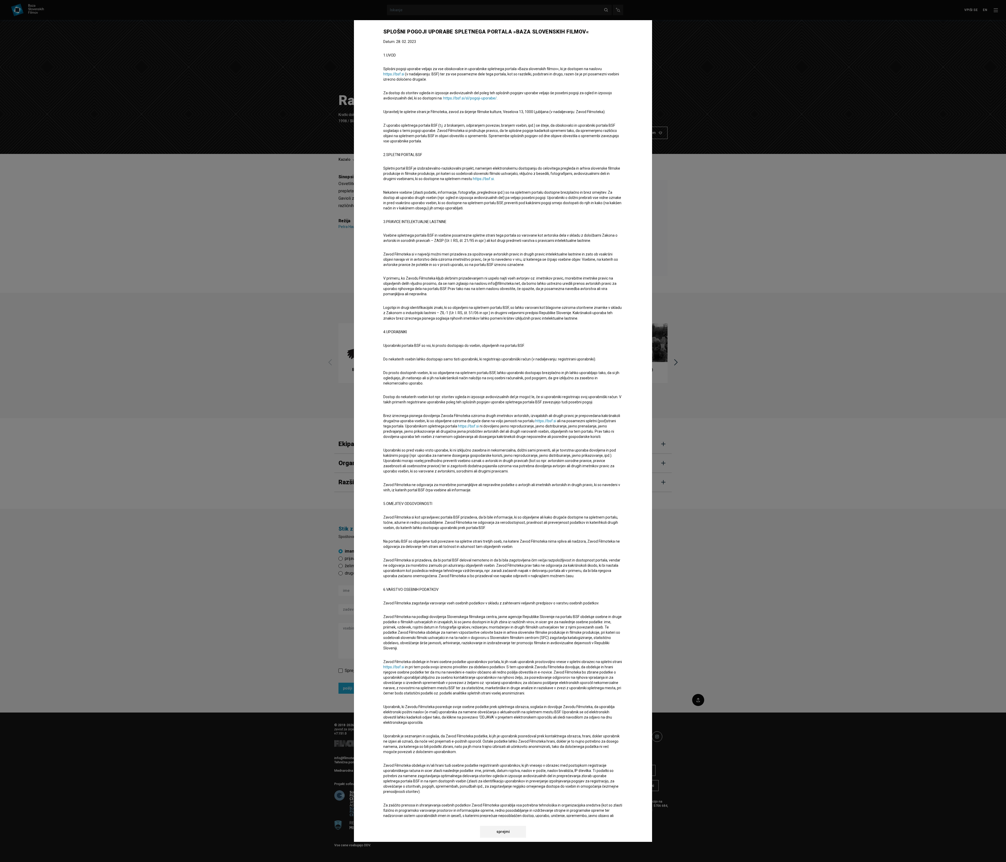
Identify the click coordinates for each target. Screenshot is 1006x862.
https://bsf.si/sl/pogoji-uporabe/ (470, 98)
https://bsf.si (393, 74)
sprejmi (503, 832)
